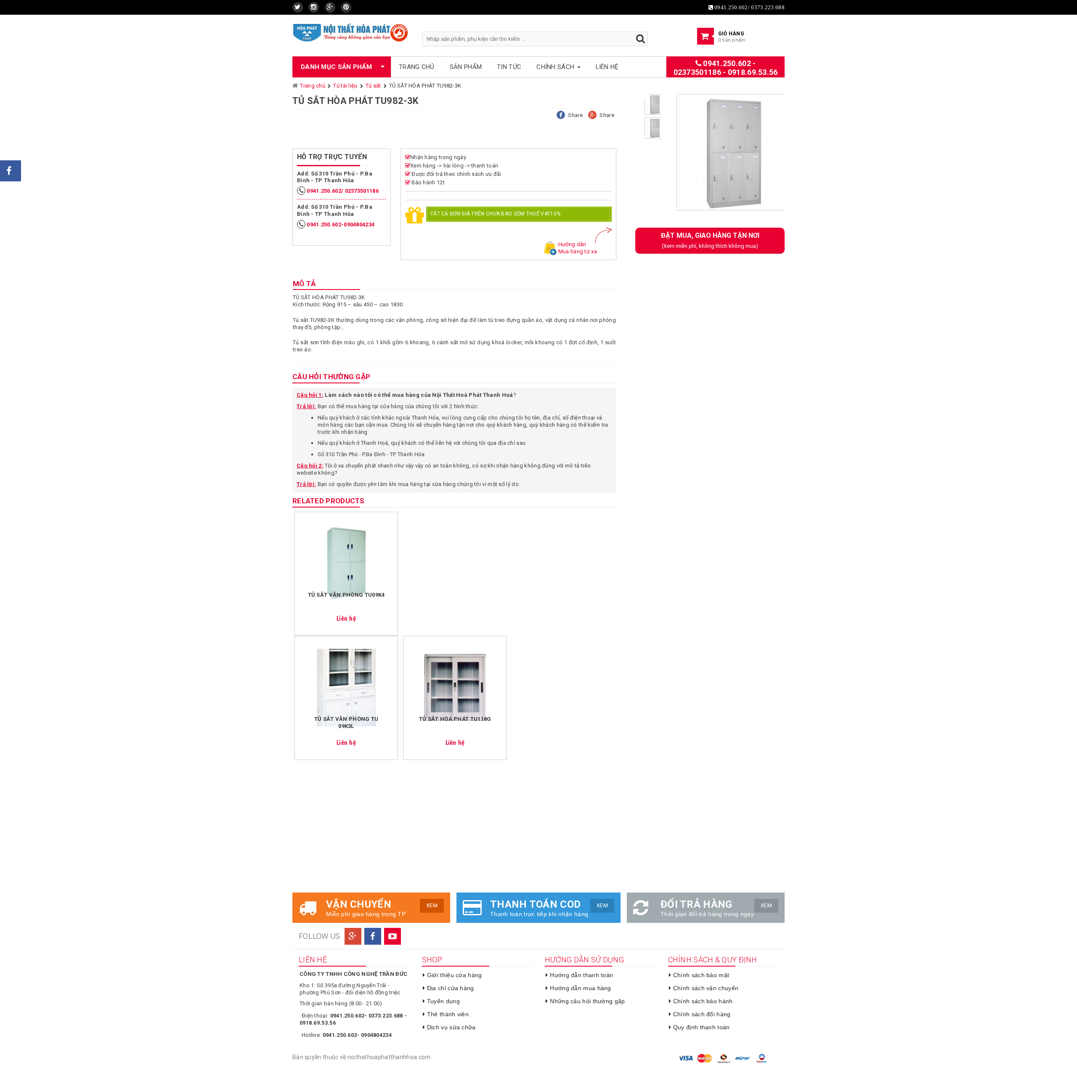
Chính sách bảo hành (703, 1001)
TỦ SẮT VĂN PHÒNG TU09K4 (346, 595)
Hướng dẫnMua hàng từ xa (577, 248)
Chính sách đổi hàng (702, 1014)
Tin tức (509, 67)
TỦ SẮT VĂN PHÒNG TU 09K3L (346, 722)
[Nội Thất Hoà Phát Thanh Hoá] (350, 32)
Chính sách (556, 67)
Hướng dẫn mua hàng (580, 988)
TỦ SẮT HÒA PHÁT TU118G (455, 719)
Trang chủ (417, 67)
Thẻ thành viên (448, 1014)
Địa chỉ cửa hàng (450, 988)
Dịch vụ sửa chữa (451, 1027)
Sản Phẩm (466, 67)
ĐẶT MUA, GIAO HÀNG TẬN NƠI (710, 240)
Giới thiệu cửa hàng (454, 975)
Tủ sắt (373, 85)
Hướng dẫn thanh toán (581, 975)
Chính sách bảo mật (701, 975)
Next (797, 155)
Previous (655, 155)
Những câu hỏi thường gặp (587, 1001)
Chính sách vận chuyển (705, 988)
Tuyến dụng (443, 1001)
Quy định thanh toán (701, 1027)
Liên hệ (607, 67)
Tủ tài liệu (345, 85)
